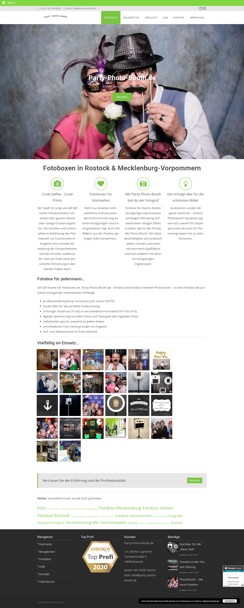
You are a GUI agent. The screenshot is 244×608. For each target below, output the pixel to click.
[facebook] (200, 9)
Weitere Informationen (211, 601)
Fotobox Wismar (160, 516)
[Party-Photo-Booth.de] (52, 16)
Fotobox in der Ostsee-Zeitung (192, 564)
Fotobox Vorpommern (133, 515)
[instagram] (204, 9)
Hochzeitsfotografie (82, 522)
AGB (165, 17)
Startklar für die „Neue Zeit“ (190, 546)
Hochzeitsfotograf (50, 522)
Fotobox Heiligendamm (70, 509)
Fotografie (175, 516)
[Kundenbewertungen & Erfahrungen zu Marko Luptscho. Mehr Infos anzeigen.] (233, 576)
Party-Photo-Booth (152, 523)
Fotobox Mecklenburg (120, 508)
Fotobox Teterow (107, 516)
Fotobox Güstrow (53, 509)
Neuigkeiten (131, 17)
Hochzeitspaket (113, 522)
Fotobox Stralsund (92, 516)
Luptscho (133, 522)
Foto (41, 508)
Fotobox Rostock (53, 515)
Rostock (177, 522)
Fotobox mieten (158, 508)
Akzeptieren (230, 601)
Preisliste (151, 17)
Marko (142, 523)
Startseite (111, 17)
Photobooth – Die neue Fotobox (191, 582)
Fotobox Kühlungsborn (89, 509)
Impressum (197, 17)
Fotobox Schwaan (77, 516)
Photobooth (165, 523)
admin (184, 555)
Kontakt (178, 17)
